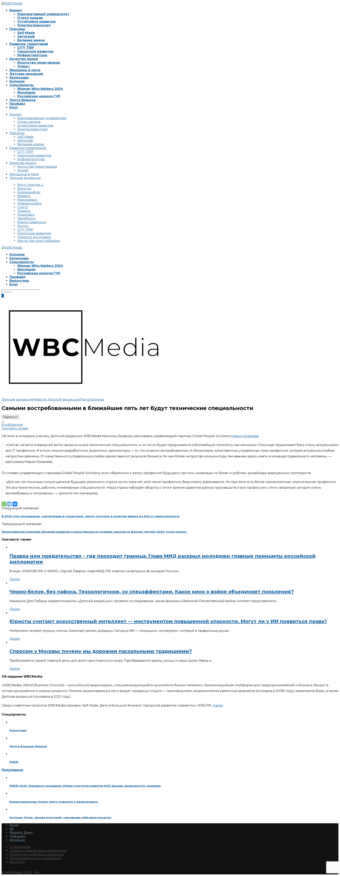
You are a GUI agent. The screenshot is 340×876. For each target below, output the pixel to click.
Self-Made (26, 33)
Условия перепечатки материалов (38, 851)
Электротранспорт (34, 25)
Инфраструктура (32, 55)
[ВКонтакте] (15, 504)
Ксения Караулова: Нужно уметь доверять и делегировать (53, 801)
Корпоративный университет (43, 14)
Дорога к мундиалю (34, 237)
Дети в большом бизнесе (28, 746)
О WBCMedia (19, 847)
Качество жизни (23, 59)
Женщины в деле (25, 70)
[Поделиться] (3, 422)
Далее (14, 579)
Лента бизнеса (22, 100)
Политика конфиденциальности (36, 854)
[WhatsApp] (4, 504)
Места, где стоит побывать (38, 241)
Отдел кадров (30, 18)
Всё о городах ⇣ (30, 185)
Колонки (17, 81)
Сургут (22, 207)
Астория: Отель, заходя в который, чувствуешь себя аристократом (60, 817)
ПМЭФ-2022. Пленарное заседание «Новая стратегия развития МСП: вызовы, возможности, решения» (85, 785)
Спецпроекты (21, 85)
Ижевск (23, 196)
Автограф (26, 36)
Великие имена (31, 40)
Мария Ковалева (245, 436)
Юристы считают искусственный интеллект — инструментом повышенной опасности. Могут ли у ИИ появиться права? (168, 621)
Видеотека (19, 281)
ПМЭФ (13, 762)
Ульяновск (26, 214)
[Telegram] (9, 504)
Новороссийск (29, 203)
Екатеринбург (29, 192)
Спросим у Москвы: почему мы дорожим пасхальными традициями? (100, 651)
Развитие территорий (28, 44)
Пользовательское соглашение (35, 858)
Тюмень (23, 211)
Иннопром (26, 92)
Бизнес (15, 10)
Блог (13, 107)
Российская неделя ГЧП (38, 96)
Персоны (17, 29)
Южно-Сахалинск (31, 222)
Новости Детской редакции (56, 399)
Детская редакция (26, 74)
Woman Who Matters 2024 (40, 89)
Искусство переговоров (38, 62)
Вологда (24, 188)
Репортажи (17, 730)
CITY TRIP (25, 48)
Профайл (17, 104)
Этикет (23, 66)
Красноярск (27, 200)
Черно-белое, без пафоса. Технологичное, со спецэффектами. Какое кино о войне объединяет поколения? (151, 591)
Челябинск (26, 218)
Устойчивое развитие (36, 21)
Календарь (19, 77)
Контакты (17, 862)
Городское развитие (35, 51)
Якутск (23, 226)
